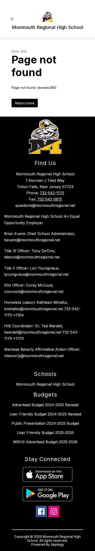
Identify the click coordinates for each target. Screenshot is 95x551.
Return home (24, 103)
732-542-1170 (52, 193)
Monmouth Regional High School (45, 384)
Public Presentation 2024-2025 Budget (45, 423)
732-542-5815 (49, 199)
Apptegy (57, 544)
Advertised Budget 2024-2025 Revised (45, 404)
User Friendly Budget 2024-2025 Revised (45, 414)
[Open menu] (12, 19)
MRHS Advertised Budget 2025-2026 (45, 442)
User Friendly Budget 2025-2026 (45, 432)
